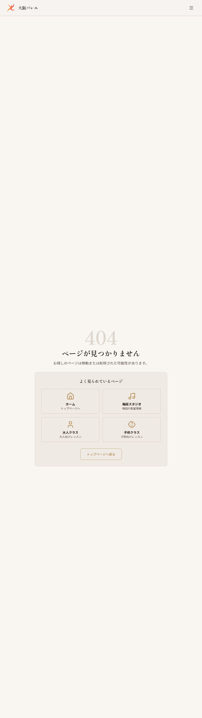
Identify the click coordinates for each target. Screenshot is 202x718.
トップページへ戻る (101, 454)
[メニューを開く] (191, 8)
